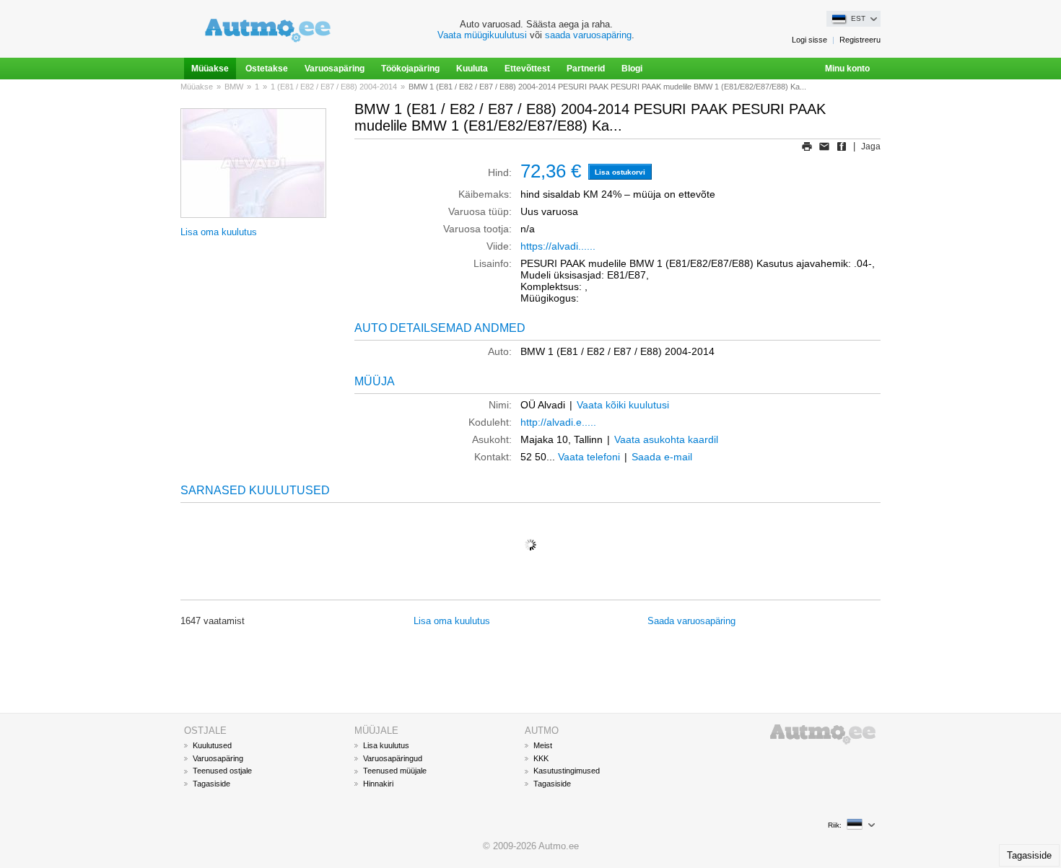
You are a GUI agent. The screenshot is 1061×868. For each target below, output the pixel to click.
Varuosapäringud (392, 758)
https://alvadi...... (557, 246)
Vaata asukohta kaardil (666, 439)
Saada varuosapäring (691, 620)
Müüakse (210, 68)
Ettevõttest (527, 68)
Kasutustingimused (566, 770)
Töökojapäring (410, 68)
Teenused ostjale (222, 770)
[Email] (824, 146)
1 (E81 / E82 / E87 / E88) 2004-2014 (334, 86)
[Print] (807, 146)
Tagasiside (211, 783)
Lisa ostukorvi (620, 172)
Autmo (809, 734)
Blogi (631, 68)
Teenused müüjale (395, 770)
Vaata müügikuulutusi (482, 35)
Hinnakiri (378, 783)
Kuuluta (472, 68)
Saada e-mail (662, 457)
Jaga (871, 146)
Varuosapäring (334, 68)
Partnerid (586, 68)
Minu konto (847, 68)
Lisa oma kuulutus (218, 232)
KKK (541, 758)
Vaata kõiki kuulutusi (623, 405)
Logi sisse (809, 39)
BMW (233, 86)
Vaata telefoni (589, 457)
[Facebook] (841, 146)
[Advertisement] (530, 674)
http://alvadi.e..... (558, 422)
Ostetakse (266, 68)
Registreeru (860, 39)
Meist (542, 745)
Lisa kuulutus (386, 745)
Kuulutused (212, 745)
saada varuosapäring (588, 35)
